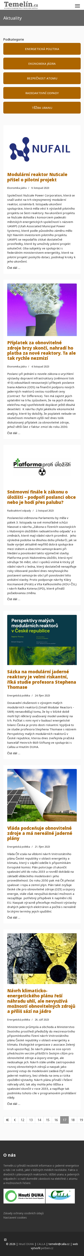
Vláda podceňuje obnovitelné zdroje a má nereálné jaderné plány (39, 833)
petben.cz (47, 1248)
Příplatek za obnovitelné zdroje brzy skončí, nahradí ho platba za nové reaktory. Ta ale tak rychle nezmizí (41, 350)
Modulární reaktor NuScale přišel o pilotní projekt (37, 176)
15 (47, 1120)
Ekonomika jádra (17, 188)
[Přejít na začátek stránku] (7, 1120)
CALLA (41, 1244)
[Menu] (77, 6)
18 (73, 1120)
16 (56, 1120)
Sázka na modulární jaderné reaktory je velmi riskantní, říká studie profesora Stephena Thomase (41, 679)
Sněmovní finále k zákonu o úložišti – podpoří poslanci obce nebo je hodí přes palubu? (41, 497)
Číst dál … (13, 268)
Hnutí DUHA (26, 1244)
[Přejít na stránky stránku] (14, 1120)
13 (31, 1120)
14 (39, 1120)
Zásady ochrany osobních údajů (23, 1213)
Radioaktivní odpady (19, 510)
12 (22, 1120)
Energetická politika (18, 695)
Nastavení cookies (15, 1217)
